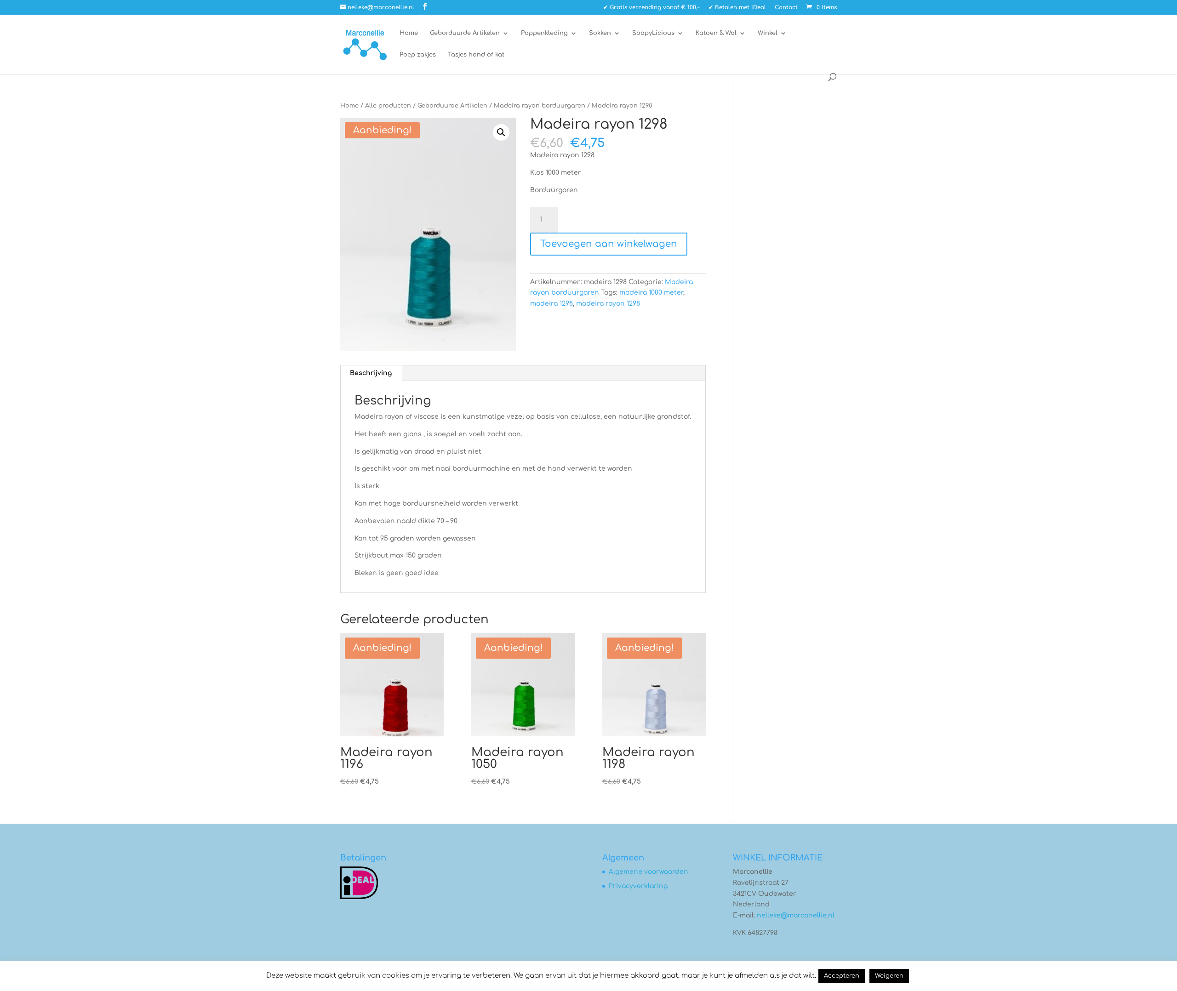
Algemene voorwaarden (648, 871)
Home (409, 33)
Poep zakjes (418, 54)
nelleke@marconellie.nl (795, 915)
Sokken (600, 33)
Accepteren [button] (841, 976)
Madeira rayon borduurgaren (539, 106)
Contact (786, 8)
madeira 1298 (551, 303)
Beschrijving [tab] (371, 373)
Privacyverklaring (638, 886)
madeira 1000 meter (651, 292)
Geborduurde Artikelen (465, 33)
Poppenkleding (544, 33)
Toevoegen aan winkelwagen (608, 244)
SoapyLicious (653, 33)
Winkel (767, 33)
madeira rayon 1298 (608, 303)
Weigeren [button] (889, 976)
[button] (501, 132)
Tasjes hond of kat (476, 54)
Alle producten (388, 106)
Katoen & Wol (716, 33)
